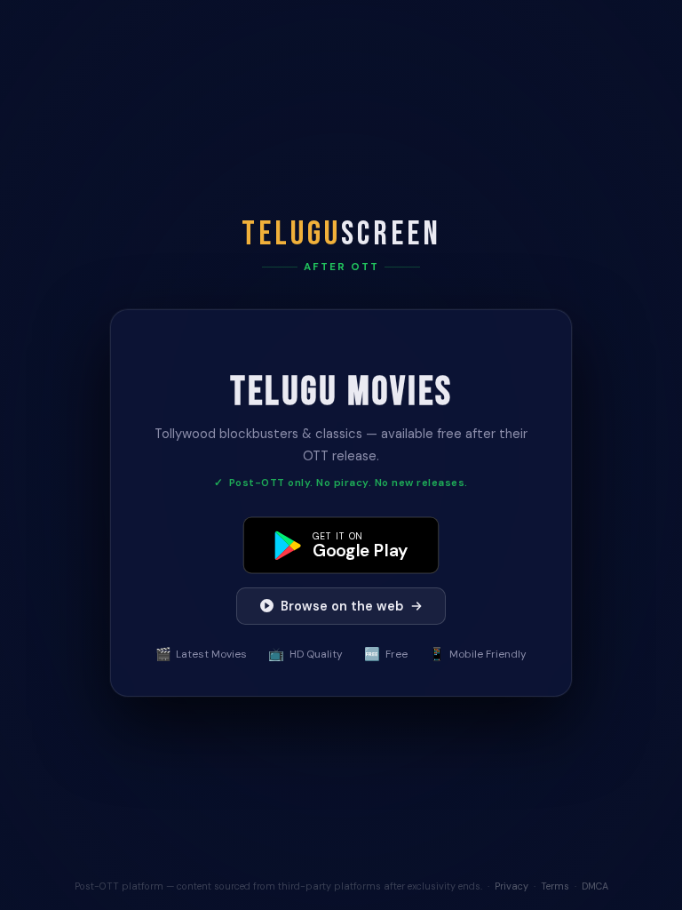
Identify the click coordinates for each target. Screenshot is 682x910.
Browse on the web (342, 606)
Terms (555, 886)
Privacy (511, 886)
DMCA (595, 886)
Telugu (341, 234)
